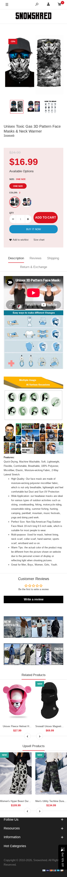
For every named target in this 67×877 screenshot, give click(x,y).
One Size (18, 186)
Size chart (39, 239)
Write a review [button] (33, 599)
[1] (26, 202)
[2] (14, 202)
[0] (59, 4)
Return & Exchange (33, 267)
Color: (14, 192)
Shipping (53, 258)
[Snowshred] (33, 16)
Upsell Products (34, 746)
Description (16, 258)
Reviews (36, 258)
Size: (17, 179)
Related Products (34, 675)
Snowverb (9, 135)
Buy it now (33, 229)
